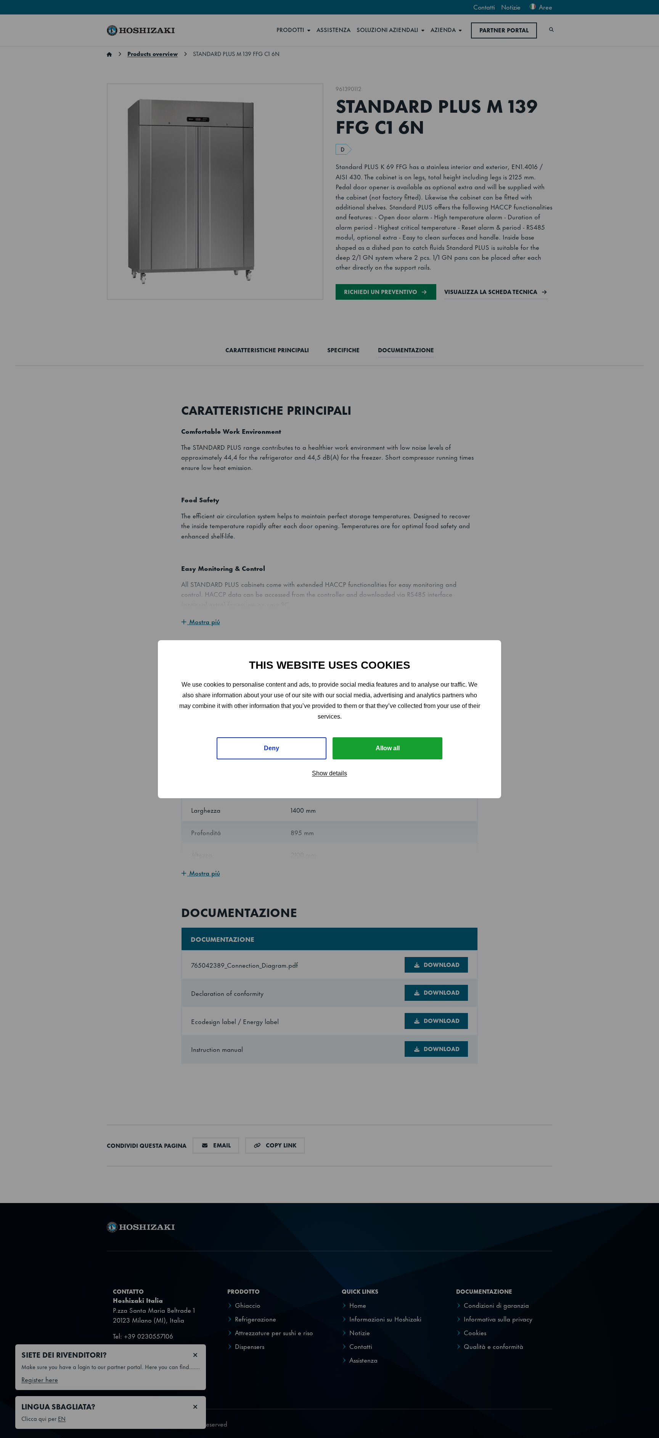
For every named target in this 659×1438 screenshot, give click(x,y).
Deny (271, 748)
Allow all (388, 748)
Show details (329, 773)
